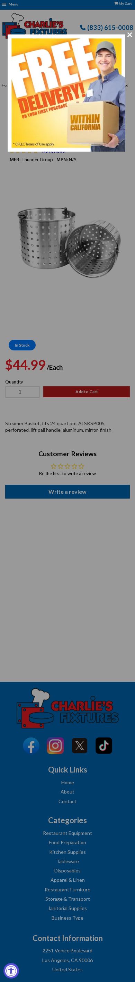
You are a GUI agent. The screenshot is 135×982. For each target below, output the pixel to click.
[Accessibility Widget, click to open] (11, 971)
